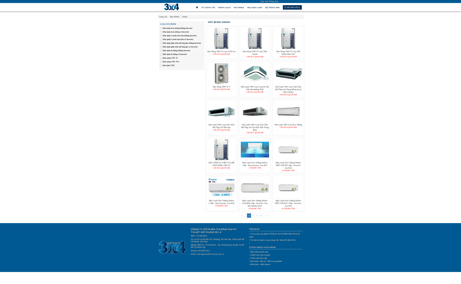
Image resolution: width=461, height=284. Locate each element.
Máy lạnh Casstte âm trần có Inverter (178, 39)
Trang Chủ (163, 17)
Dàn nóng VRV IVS (171, 62)
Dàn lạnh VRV (169, 65)
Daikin (184, 17)
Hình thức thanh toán (259, 252)
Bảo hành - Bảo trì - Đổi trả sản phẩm (266, 261)
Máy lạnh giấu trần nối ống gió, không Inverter (182, 43)
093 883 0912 (293, 7)
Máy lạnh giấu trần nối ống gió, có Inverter (180, 47)
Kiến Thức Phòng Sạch (269, 1)
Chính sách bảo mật (258, 258)
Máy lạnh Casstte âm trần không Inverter (180, 36)
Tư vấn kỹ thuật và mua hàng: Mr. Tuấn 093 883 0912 (273, 240)
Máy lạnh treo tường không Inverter (177, 28)
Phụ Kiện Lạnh (255, 8)
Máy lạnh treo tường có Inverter (176, 32)
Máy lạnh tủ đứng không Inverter (176, 50)
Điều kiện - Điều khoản (260, 264)
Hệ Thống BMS (272, 8)
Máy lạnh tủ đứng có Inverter (175, 54)
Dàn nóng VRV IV (170, 58)
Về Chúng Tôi (208, 8)
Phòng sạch (224, 8)
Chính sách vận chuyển (260, 255)
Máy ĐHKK (239, 8)
